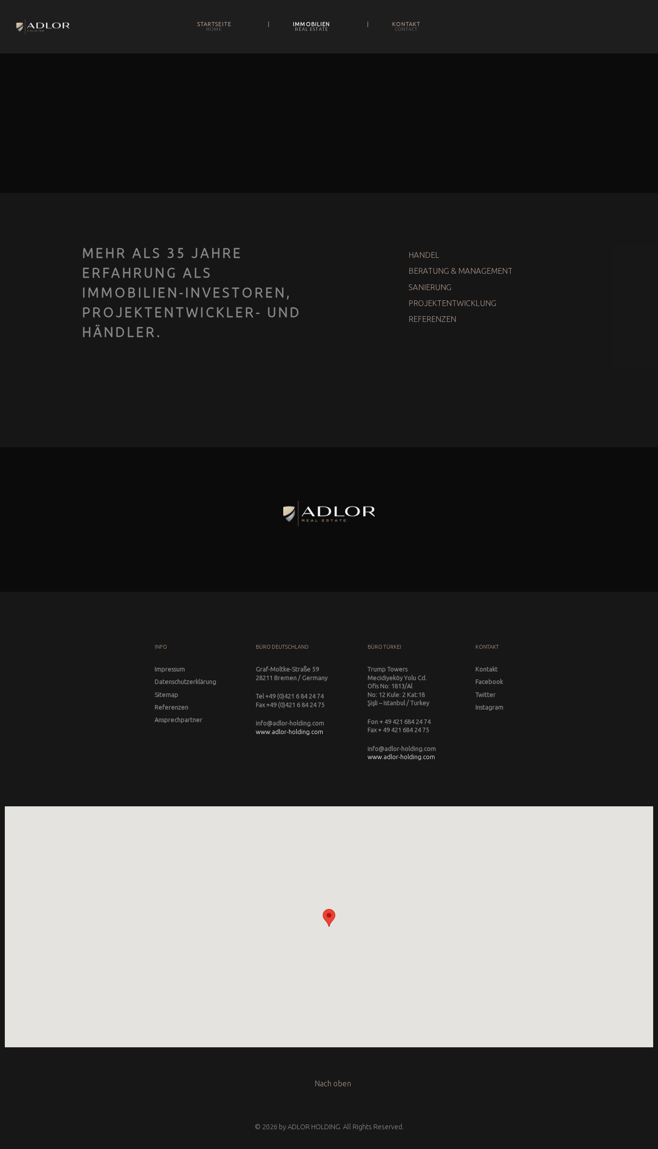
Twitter (485, 694)
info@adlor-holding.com (290, 723)
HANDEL (423, 255)
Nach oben (332, 1083)
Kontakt (486, 669)
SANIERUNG (429, 287)
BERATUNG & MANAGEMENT (460, 271)
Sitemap (166, 694)
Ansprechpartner (178, 719)
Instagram (489, 707)
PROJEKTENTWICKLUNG (452, 303)
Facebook (489, 681)
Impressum (170, 669)
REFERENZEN (432, 319)
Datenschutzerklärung (185, 681)
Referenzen (171, 707)
